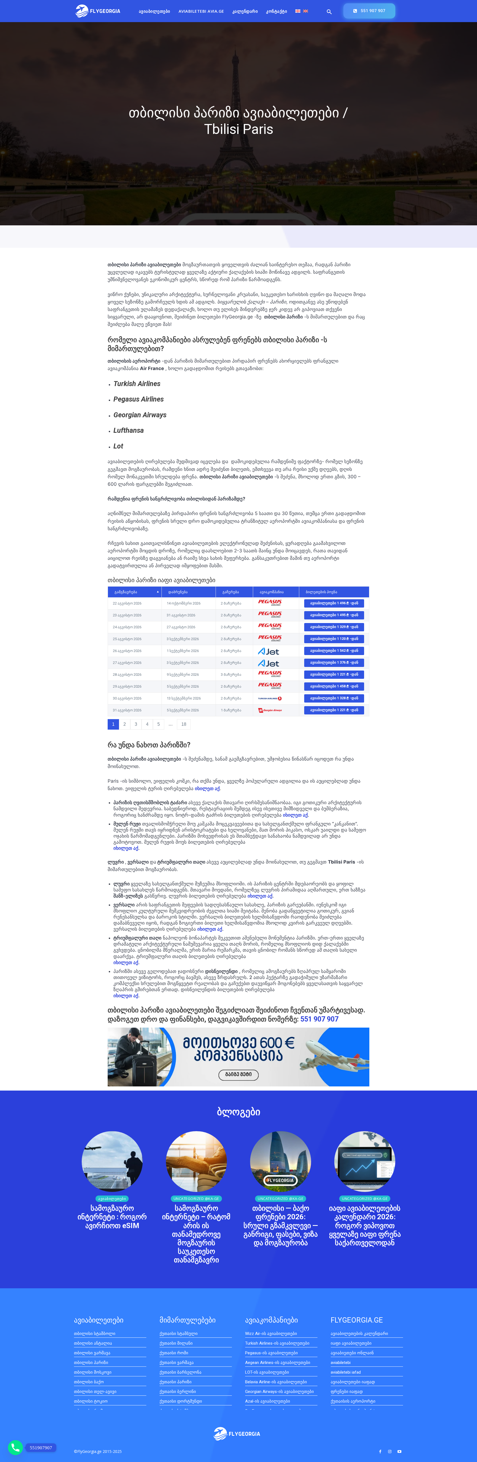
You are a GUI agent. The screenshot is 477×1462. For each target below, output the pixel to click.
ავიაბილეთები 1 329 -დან (334, 627)
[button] (329, 12)
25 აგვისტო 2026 (127, 639)
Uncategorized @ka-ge (196, 1198)
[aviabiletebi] (97, 11)
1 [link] (113, 724)
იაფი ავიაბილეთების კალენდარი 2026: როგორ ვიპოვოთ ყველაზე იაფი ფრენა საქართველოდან (365, 1225)
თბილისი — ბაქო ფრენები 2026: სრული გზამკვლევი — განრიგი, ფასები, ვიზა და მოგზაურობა (280, 1225)
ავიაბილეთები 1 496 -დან (334, 603)
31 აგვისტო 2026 (127, 710)
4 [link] (147, 724)
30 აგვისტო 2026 (127, 698)
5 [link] (158, 724)
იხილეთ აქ (295, 815)
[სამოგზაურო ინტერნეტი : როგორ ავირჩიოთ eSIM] (112, 1161)
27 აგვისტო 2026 (127, 663)
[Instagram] (389, 1451)
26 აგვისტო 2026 (127, 651)
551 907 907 (319, 1019)
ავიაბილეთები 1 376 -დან (334, 662)
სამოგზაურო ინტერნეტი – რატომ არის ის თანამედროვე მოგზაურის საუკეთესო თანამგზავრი (196, 1234)
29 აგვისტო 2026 (127, 686)
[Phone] (15, 1447)
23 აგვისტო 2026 (127, 615)
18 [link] (183, 724)
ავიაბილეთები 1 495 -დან (334, 615)
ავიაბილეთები (112, 1198)
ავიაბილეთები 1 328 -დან (334, 698)
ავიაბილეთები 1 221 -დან (334, 674)
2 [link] (124, 724)
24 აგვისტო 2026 (127, 627)
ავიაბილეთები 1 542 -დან (334, 650)
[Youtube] (399, 1451)
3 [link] (136, 724)
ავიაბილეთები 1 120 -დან (334, 639)
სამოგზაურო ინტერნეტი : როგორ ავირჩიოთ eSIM (112, 1216)
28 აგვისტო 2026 (127, 674)
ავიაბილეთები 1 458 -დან (334, 686)
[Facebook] (380, 1451)
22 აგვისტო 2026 (127, 603)
